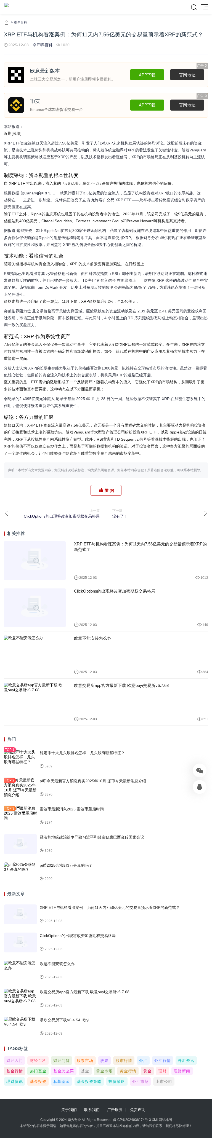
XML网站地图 (162, 1120)
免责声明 (137, 1109)
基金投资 (38, 1081)
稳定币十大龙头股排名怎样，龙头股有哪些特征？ (82, 753)
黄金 (147, 1071)
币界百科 (20, 22)
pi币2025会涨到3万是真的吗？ (66, 865)
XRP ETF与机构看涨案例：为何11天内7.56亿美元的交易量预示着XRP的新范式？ (140, 547)
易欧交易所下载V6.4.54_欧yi (64, 1020)
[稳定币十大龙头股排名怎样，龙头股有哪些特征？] (20, 760)
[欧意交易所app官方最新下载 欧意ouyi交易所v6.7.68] (35, 702)
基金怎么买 (63, 1071)
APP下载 (147, 75)
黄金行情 (128, 1071)
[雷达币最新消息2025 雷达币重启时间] (20, 816)
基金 (85, 1071)
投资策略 (116, 1081)
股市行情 (124, 1060)
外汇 (143, 1060)
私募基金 (61, 1081)
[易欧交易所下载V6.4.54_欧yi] (20, 1027)
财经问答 (61, 1060)
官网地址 (187, 75)
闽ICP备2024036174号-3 (132, 1120)
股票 (104, 1060)
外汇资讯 (186, 1060)
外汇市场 (140, 1081)
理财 (162, 1071)
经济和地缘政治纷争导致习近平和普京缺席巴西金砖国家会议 (92, 837)
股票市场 (85, 1060)
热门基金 (38, 1071)
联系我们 (92, 1109)
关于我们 (69, 1109)
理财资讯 (14, 1081)
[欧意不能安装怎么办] (35, 655)
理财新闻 (182, 1071)
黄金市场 (104, 1071)
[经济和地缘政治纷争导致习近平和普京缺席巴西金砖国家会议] (20, 844)
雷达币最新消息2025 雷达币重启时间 (72, 809)
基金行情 (14, 1071)
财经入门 (14, 1060)
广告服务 (115, 1109)
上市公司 (164, 1081)
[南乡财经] (6, 7)
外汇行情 (162, 1060)
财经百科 (38, 1060)
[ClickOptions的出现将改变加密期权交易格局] (35, 607)
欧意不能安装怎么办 (92, 638)
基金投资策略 (89, 1081)
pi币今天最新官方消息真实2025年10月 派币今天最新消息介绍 (93, 781)
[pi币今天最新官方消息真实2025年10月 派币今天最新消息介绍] (20, 788)
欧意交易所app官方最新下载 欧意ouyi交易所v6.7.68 (121, 685)
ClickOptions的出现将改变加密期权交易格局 (114, 591)
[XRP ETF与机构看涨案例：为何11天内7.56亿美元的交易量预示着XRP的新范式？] (35, 560)
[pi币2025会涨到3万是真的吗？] (20, 872)
